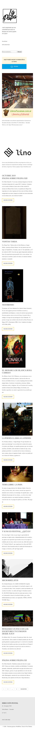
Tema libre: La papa (12, 485)
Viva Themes (29, 726)
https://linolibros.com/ (26, 166)
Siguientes (24, 689)
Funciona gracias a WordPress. (14, 726)
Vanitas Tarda (9, 241)
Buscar (19, 51)
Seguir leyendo (8, 200)
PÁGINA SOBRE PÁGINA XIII (14, 178)
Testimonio (8, 305)
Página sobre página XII (14, 660)
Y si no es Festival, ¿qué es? (16, 531)
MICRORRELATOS (10, 580)
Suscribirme (4, 41)
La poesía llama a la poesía (16, 438)
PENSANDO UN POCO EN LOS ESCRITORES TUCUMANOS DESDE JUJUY (15, 631)
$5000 (16, 66)
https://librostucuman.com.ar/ (15, 124)
